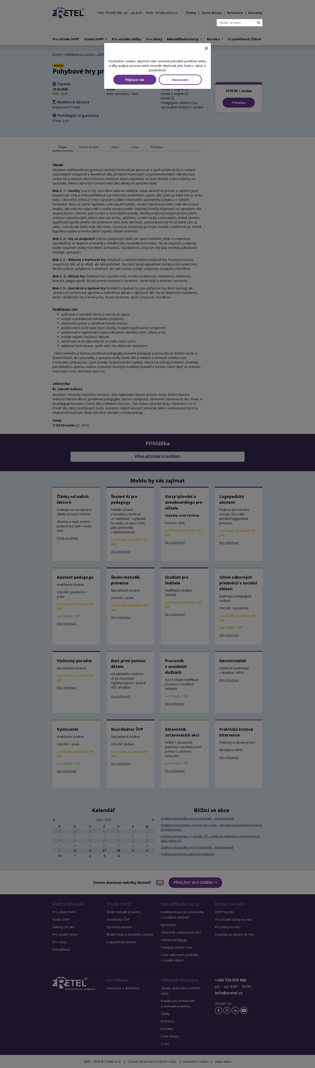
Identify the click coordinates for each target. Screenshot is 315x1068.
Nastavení (180, 80)
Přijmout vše (134, 80)
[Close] (206, 48)
